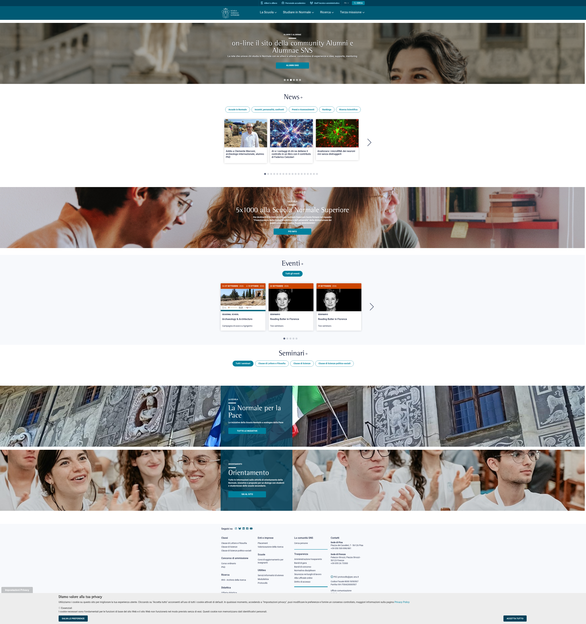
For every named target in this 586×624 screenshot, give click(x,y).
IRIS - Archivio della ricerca (233, 580)
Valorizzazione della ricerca (270, 547)
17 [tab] (313, 174)
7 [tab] (283, 174)
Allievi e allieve (270, 3)
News (291, 97)
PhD (223, 567)
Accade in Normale (237, 109)
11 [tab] (295, 174)
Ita (345, 3)
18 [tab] (316, 174)
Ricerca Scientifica (348, 109)
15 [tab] (307, 174)
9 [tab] (289, 174)
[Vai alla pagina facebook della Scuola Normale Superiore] (247, 528)
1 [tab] (284, 80)
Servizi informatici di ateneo (271, 575)
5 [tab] (296, 80)
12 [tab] (298, 174)
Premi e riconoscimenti (303, 109)
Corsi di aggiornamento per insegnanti (270, 561)
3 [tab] (290, 80)
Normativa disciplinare (304, 570)
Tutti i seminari (243, 363)
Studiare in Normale (297, 12)
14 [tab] (304, 174)
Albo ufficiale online (303, 578)
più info (292, 231)
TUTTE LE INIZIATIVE (247, 431)
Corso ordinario (228, 563)
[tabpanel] (292, 53)
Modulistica (263, 579)
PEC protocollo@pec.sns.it (346, 577)
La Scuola (267, 12)
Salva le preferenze (73, 618)
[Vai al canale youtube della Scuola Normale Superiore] (251, 528)
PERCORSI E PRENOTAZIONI (292, 61)
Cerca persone (301, 543)
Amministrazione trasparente (308, 559)
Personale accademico (295, 3)
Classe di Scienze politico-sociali (334, 363)
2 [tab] (287, 80)
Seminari (291, 353)
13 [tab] (301, 174)
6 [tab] (300, 80)
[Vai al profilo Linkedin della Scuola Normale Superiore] (243, 528)
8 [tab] (286, 174)
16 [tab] (310, 174)
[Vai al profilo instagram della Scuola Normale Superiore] (236, 528)
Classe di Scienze (302, 363)
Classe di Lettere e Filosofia (272, 363)
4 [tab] (293, 80)
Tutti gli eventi (292, 273)
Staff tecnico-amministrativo (326, 3)
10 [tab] (292, 174)
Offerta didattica (229, 593)
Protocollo (263, 583)
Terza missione (351, 12)
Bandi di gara (300, 563)
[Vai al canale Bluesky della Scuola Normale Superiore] (240, 528)
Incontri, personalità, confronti (269, 109)
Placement (263, 543)
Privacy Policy (402, 602)
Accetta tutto (515, 618)
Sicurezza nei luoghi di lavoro (307, 574)
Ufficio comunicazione (341, 590)
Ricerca (325, 12)
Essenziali (66, 608)
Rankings (326, 109)
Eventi (291, 263)
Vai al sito (247, 494)
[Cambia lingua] (348, 3)
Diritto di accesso (302, 582)
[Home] (230, 13)
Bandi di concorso (302, 567)
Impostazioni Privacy (17, 590)
